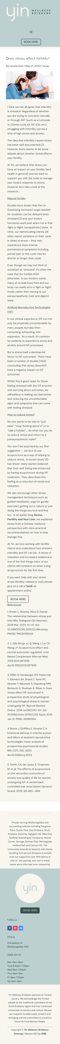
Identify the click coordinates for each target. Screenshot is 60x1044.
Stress (46, 66)
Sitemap (18, 1033)
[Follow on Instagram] (15, 928)
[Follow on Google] (21, 928)
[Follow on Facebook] (9, 928)
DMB (43, 1033)
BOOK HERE (31, 42)
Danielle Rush (16, 66)
